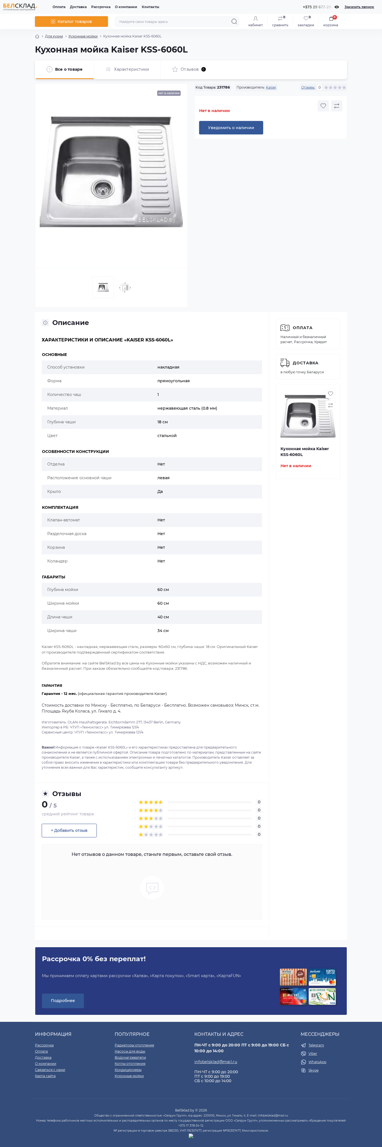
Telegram (316, 1045)
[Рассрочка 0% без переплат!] (308, 987)
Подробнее (63, 1000)
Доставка (78, 7)
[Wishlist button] (323, 105)
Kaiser (271, 87)
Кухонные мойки (83, 36)
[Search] (234, 21)
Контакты (150, 7)
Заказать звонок (359, 7)
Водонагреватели (130, 1057)
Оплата (59, 7)
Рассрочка (100, 7)
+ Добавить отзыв (69, 830)
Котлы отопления (130, 1063)
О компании (126, 7)
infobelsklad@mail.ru (215, 1061)
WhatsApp (317, 1062)
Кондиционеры (128, 1070)
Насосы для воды (130, 1051)
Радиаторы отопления (134, 1045)
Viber (312, 1053)
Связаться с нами (50, 1070)
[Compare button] (336, 105)
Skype (313, 1070)
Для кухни (54, 36)
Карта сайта (45, 1076)
